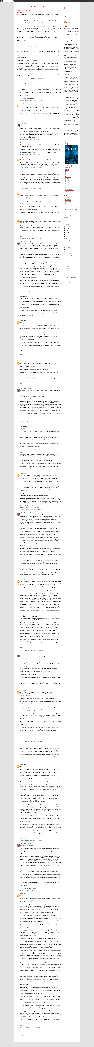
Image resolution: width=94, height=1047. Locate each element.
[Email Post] (35, 78)
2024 (67, 219)
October (68, 257)
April (68, 264)
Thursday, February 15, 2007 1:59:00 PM (31, 293)
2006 (67, 282)
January (68, 279)
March (68, 266)
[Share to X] (40, 78)
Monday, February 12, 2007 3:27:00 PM (31, 154)
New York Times (33, 19)
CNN (27, 19)
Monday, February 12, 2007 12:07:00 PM (31, 100)
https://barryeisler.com (68, 16)
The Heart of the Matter (39, 6)
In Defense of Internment (31, 1016)
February (69, 268)
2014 (67, 238)
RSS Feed (68, 22)
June (68, 260)
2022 (67, 223)
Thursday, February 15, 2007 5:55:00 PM (31, 358)
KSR (21, 192)
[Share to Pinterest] (43, 78)
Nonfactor (22, 320)
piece (33, 337)
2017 (67, 232)
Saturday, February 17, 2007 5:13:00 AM (31, 576)
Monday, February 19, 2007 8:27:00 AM (31, 840)
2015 (67, 236)
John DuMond (23, 157)
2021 (67, 224)
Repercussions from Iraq (71, 272)
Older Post (59, 1033)
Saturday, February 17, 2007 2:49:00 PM (31, 741)
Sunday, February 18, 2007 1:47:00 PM (30, 761)
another (57, 962)
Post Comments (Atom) (27, 1035)
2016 (67, 234)
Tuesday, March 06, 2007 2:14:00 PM (30, 890)
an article (40, 962)
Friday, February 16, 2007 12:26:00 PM (30, 470)
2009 (67, 247)
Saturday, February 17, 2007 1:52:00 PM (31, 687)
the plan (47, 950)
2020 (67, 226)
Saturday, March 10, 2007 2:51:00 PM (30, 1027)
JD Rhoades (22, 123)
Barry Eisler (22, 219)
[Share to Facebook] (41, 78)
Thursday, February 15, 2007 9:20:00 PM (31, 385)
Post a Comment (20, 1030)
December (69, 253)
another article (32, 979)
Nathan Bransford (23, 103)
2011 (67, 244)
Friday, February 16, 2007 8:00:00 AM (30, 423)
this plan (26, 786)
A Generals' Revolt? (70, 270)
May (68, 262)
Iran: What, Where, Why (71, 277)
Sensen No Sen (23, 356)
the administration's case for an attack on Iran (39, 55)
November (69, 255)
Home (39, 1033)
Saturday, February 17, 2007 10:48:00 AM (31, 650)
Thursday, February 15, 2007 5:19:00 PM (31, 317)
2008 (67, 249)
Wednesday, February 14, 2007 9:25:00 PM (32, 238)
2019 (67, 228)
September (69, 259)
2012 (67, 242)
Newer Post (19, 1033)
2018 (67, 230)
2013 (67, 240)
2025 (67, 217)
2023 (67, 221)
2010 (67, 245)
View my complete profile (70, 10)
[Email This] (37, 78)
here (43, 345)
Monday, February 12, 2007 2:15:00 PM (31, 139)
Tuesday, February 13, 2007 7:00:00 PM (31, 215)
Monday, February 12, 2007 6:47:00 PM (31, 188)
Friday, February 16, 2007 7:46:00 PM (30, 509)
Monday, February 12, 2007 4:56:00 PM (31, 167)
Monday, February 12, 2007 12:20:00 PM (31, 120)
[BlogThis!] (39, 78)
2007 (67, 251)
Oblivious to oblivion (24, 241)
